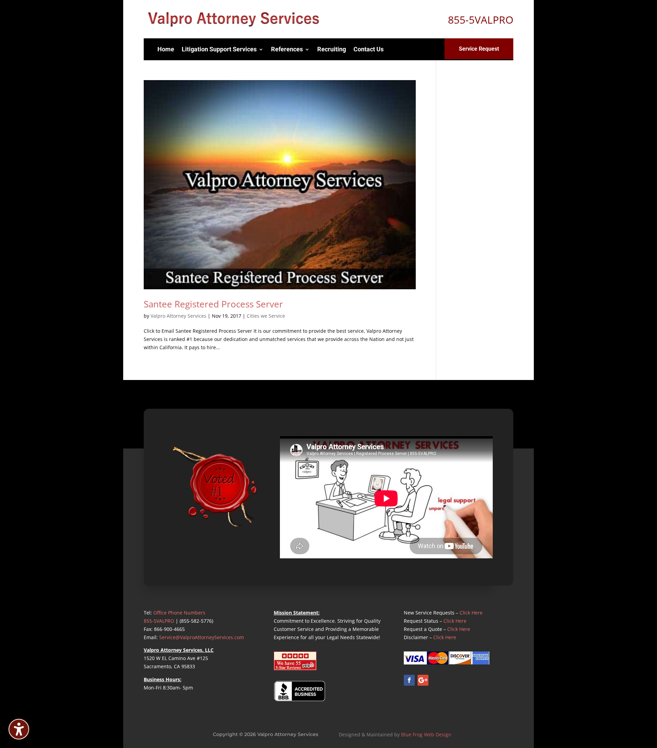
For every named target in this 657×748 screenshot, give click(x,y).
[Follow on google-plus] (422, 680)
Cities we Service (266, 316)
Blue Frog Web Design (426, 734)
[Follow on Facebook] (409, 680)
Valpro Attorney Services (178, 316)
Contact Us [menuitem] (368, 49)
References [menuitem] (287, 49)
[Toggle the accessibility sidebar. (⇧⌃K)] (19, 729)
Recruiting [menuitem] (331, 49)
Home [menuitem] (165, 49)
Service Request (479, 49)
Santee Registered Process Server (213, 304)
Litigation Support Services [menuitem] (219, 49)
